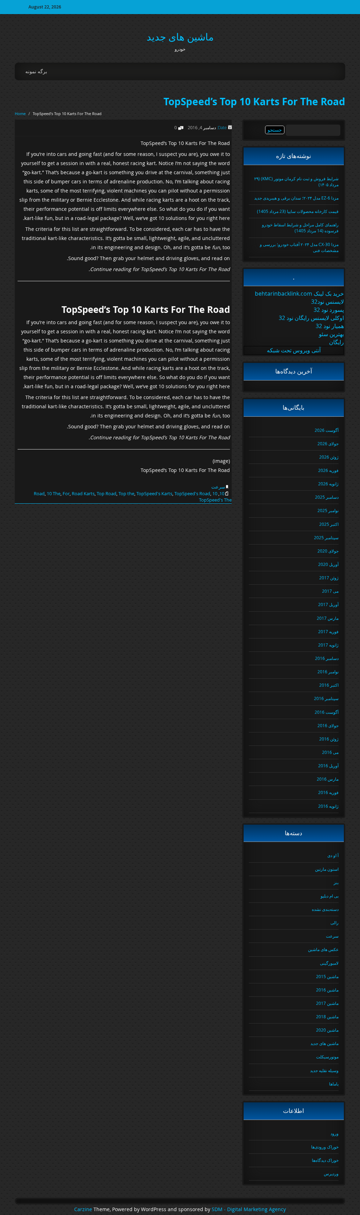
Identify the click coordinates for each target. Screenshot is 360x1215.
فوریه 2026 (328, 470)
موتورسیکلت (327, 1056)
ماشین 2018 (327, 1016)
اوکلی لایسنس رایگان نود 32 (311, 318)
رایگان (336, 342)
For (66, 493)
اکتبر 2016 (329, 685)
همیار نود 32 (330, 326)
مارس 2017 (328, 618)
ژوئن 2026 (329, 457)
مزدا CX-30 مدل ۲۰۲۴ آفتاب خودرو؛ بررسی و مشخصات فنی (299, 247)
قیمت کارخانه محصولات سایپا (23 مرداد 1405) (298, 211)
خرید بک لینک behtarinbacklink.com (299, 293)
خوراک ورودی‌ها (325, 1147)
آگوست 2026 (327, 430)
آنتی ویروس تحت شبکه (294, 350)
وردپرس (331, 1173)
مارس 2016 (328, 779)
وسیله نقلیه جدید (324, 1070)
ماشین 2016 (327, 990)
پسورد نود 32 (329, 310)
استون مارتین (327, 869)
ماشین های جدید (180, 37)
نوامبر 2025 (328, 510)
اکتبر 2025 (329, 524)
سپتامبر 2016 (326, 698)
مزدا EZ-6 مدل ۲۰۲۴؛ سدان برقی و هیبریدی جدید (296, 198)
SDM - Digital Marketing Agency (249, 1209)
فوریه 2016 (328, 792)
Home (20, 113)
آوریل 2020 (328, 564)
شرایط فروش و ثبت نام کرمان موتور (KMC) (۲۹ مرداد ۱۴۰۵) (296, 181)
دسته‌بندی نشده (325, 909)
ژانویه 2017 (328, 645)
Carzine (84, 1209)
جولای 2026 (328, 443)
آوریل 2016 (328, 765)
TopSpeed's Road (192, 493)
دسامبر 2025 (327, 497)
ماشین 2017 (327, 1003)
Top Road (106, 493)
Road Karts (83, 493)
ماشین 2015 (327, 976)
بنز (336, 882)
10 (221, 493)
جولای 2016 (328, 725)
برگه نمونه (36, 71)
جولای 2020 (328, 551)
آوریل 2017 (328, 604)
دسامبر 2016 (327, 658)
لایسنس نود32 (327, 302)
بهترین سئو (331, 334)
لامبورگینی (329, 963)
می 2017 (330, 591)
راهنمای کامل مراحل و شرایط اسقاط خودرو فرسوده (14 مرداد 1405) (300, 227)
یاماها (334, 1084)
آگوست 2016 (327, 712)
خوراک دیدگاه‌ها (325, 1160)
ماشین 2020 (327, 1030)
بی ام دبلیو (330, 896)
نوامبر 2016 (328, 671)
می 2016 (330, 752)
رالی (334, 922)
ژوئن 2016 (329, 739)
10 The (53, 493)
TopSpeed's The (215, 500)
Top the (126, 493)
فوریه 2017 (328, 631)
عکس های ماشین (323, 949)
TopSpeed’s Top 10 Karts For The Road (254, 101)
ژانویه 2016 (328, 806)
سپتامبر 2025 (326, 537)
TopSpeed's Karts (154, 493)
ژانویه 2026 (328, 483)
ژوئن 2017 (329, 577)
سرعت (218, 487)
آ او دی (333, 855)
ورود (334, 1133)
